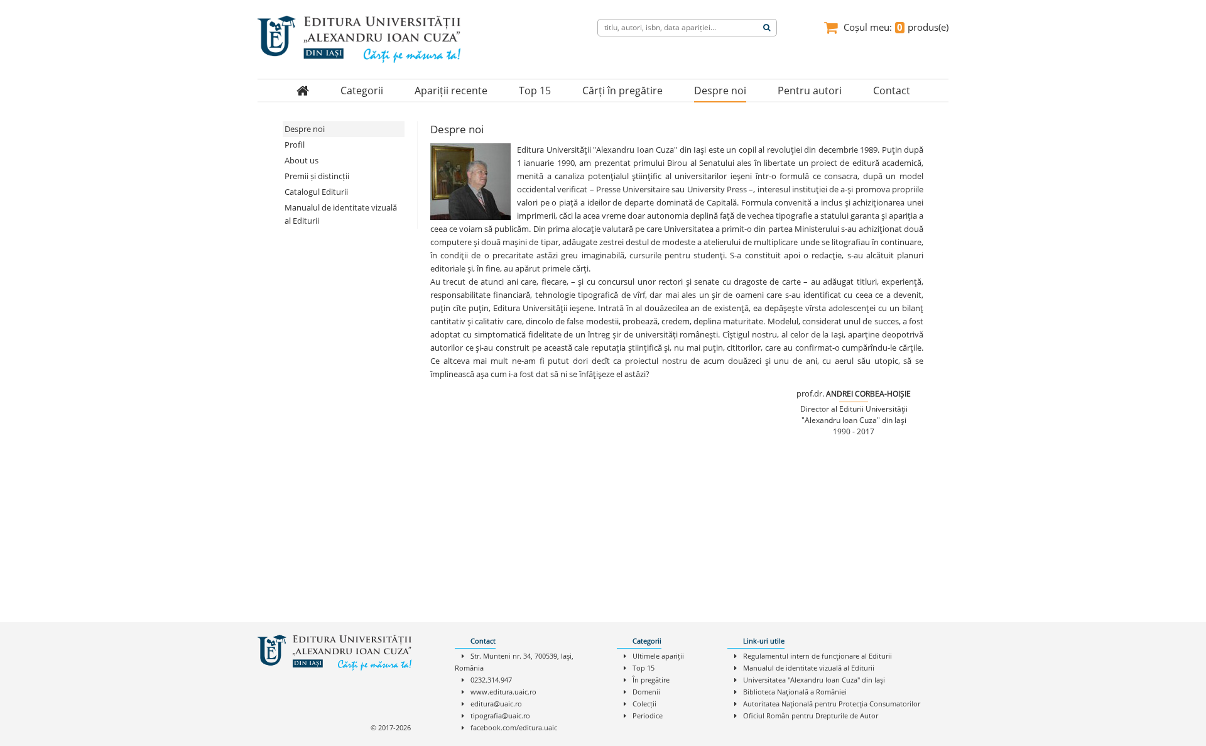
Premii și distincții (317, 176)
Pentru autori (810, 90)
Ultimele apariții (658, 656)
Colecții (644, 703)
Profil (295, 144)
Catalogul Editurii (316, 191)
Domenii (646, 691)
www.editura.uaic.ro (503, 691)
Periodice (648, 715)
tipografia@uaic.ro (500, 715)
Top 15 (535, 90)
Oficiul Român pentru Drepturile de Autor (810, 715)
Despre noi (720, 90)
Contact (891, 90)
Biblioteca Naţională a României (795, 691)
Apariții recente (451, 90)
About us (301, 160)
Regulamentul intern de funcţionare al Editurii (817, 656)
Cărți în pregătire (622, 90)
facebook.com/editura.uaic (513, 727)
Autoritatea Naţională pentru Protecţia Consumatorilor (831, 703)
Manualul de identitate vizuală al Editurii (341, 214)
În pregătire (651, 679)
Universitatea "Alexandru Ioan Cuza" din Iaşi (814, 679)
